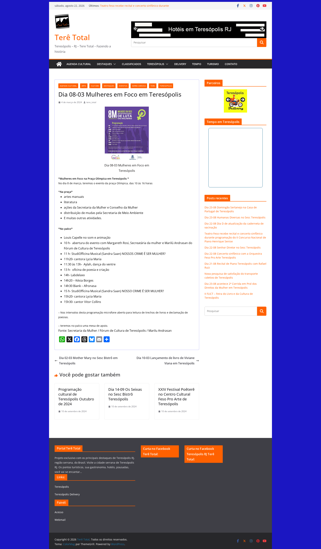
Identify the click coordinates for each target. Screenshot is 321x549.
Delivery (180, 64)
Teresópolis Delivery (67, 494)
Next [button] (262, 29)
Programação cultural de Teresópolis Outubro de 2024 (76, 396)
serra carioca (139, 86)
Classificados (131, 64)
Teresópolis (155, 64)
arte (84, 86)
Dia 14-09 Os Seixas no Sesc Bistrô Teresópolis (125, 394)
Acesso (59, 512)
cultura (95, 86)
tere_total (91, 102)
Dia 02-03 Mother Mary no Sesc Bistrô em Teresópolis (88, 360)
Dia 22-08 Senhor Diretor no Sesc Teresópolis (233, 247)
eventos (123, 86)
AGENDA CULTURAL (79, 64)
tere (152, 86)
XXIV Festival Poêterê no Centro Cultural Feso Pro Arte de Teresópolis (176, 396)
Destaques (104, 64)
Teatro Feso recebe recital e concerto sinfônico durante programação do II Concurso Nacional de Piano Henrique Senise (235, 237)
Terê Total (72, 37)
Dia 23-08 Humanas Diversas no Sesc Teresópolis (235, 217)
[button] (114, 64)
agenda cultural (68, 86)
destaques (109, 86)
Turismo (213, 64)
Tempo (196, 64)
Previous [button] (136, 28)
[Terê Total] (59, 64)
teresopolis (166, 86)
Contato (231, 64)
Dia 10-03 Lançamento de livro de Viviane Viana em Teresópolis (165, 360)
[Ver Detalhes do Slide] (198, 29)
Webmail (60, 520)
